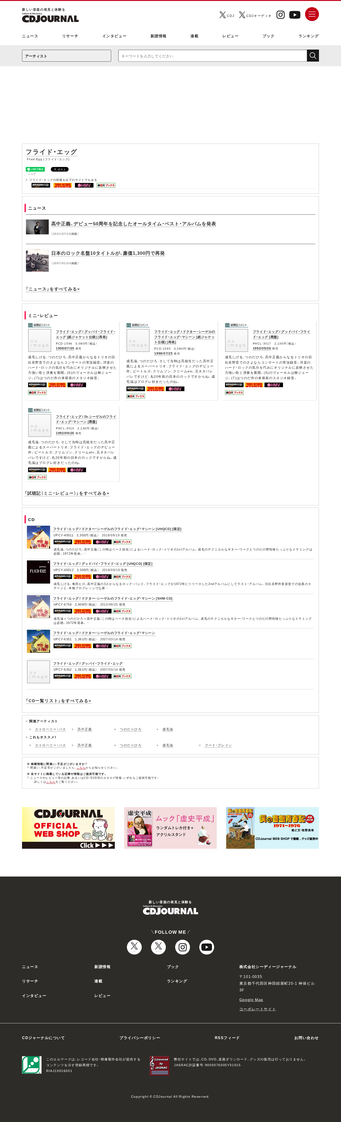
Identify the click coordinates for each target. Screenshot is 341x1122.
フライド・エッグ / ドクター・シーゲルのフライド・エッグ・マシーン (104, 632)
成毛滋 (167, 729)
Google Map (251, 999)
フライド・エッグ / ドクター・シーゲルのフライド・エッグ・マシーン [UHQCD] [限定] (117, 528)
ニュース (30, 35)
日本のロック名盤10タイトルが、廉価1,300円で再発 (108, 252)
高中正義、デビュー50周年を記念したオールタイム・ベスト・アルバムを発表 (133, 223)
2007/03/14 (109, 639)
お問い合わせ (306, 1037)
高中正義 (84, 729)
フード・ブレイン (218, 745)
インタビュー (114, 35)
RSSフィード (227, 1037)
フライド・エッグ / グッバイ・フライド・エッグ (88, 663)
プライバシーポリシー (139, 1037)
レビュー (230, 35)
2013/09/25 (109, 604)
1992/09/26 (262, 348)
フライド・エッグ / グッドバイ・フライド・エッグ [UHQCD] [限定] (103, 563)
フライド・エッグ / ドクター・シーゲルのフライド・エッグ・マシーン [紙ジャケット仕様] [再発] (184, 336)
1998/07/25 (65, 348)
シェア (32, 174)
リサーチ (70, 35)
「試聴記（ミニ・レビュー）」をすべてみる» (67, 493)
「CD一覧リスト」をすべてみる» (58, 700)
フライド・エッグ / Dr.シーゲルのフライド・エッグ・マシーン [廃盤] (86, 419)
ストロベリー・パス (50, 729)
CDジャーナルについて (43, 1037)
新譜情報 (159, 35)
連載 (194, 35)
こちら (81, 767)
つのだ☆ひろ (131, 729)
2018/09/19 (111, 535)
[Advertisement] (170, 107)
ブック (269, 35)
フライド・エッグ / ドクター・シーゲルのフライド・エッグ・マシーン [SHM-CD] (113, 598)
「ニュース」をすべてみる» (53, 289)
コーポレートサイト (257, 1009)
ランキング (309, 35)
